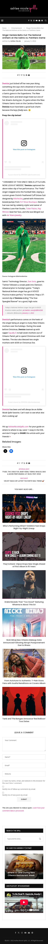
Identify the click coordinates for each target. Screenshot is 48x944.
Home (4, 28)
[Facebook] (28, 20)
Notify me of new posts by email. (15, 795)
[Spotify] (42, 20)
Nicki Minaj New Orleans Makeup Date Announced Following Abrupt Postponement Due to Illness (24, 643)
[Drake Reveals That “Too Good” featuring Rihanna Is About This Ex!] (24, 584)
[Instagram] (34, 20)
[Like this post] (19, 75)
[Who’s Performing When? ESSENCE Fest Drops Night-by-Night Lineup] (24, 508)
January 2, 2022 (28, 313)
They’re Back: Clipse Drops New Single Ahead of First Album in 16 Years (24, 565)
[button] (7, 866)
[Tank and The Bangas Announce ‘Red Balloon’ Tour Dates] (24, 701)
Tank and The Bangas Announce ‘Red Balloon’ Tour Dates (24, 720)
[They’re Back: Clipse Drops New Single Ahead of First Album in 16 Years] (24, 546)
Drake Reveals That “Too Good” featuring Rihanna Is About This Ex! (24, 603)
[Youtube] (36, 20)
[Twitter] (31, 20)
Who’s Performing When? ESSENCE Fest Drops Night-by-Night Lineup (24, 527)
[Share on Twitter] (24, 75)
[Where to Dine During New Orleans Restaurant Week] (24, 866)
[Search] (46, 20)
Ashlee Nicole (15, 41)
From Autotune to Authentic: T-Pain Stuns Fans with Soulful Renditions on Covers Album (24, 681)
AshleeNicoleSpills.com (18, 426)
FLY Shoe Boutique (28, 202)
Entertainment (17, 28)
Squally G (12, 333)
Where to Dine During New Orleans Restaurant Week (21, 874)
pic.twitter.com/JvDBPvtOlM (33, 310)
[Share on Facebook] (21, 75)
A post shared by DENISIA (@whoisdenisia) (24, 175)
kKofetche (18, 198)
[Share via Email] (29, 75)
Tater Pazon (31, 208)
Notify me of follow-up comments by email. (19, 789)
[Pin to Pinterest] (26, 75)
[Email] (39, 20)
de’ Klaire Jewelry (14, 215)
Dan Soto (32, 281)
